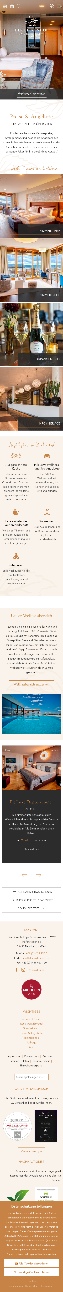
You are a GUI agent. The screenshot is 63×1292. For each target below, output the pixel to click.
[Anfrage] (4, 6)
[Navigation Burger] (58, 6)
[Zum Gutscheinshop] (12, 6)
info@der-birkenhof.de (36, 958)
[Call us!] (52, 6)
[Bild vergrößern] (31, 714)
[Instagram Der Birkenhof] (24, 970)
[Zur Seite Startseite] (31, 19)
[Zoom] (31, 49)
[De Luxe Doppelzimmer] (31, 767)
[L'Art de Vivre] (31, 989)
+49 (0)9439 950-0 (36, 953)
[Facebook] (18, 970)
